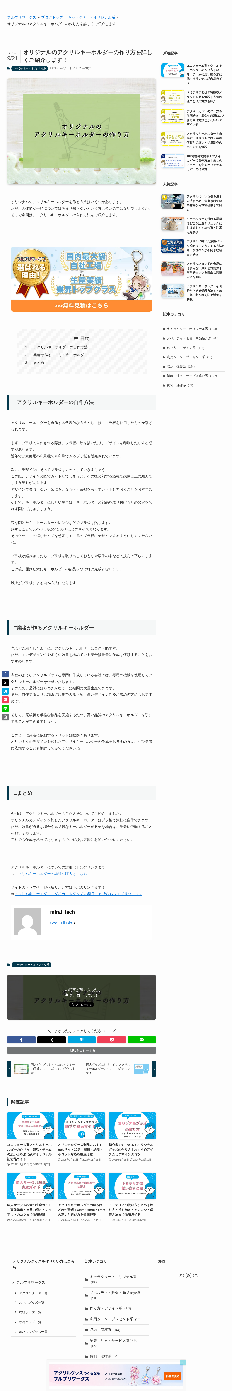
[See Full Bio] (74, 923)
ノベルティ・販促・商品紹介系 (192, 338)
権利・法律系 (180, 385)
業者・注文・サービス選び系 (192, 376)
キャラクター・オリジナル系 (91, 17)
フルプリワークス (21, 17)
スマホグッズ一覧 (31, 1302)
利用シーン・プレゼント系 (189, 357)
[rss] (188, 1275)
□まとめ (37, 363)
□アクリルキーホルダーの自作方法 (59, 347)
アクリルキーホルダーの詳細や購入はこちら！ (52, 874)
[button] (21, 1039)
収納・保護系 (181, 366)
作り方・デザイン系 (185, 348)
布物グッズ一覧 (30, 1312)
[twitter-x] (181, 1275)
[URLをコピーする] (5, 717)
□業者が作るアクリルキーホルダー (59, 355)
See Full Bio (61, 923)
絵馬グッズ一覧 (30, 1322)
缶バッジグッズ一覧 (33, 1331)
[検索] (196, 1275)
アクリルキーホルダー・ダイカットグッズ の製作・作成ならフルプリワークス (78, 894)
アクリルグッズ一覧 (33, 1293)
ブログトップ (52, 17)
